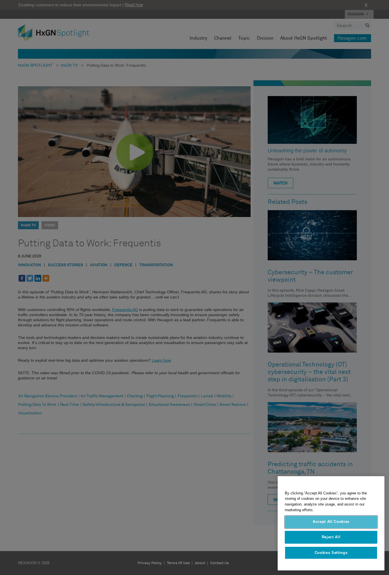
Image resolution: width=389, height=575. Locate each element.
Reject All (331, 537)
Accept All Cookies (331, 522)
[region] (331, 523)
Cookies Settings (331, 553)
